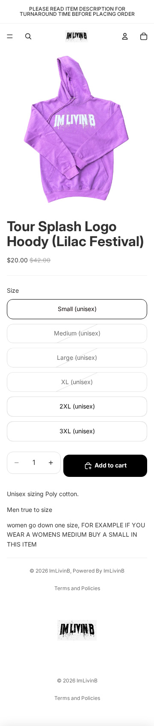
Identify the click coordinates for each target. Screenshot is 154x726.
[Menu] (10, 36)
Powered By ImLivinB (98, 570)
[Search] (28, 36)
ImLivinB (59, 570)
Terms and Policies (77, 588)
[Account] (125, 36)
